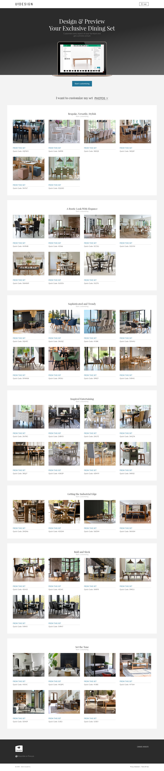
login (145, 4)
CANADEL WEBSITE (143, 747)
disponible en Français (25, 756)
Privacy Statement (135, 766)
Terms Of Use (145, 766)
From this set (19, 148)
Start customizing (82, 84)
